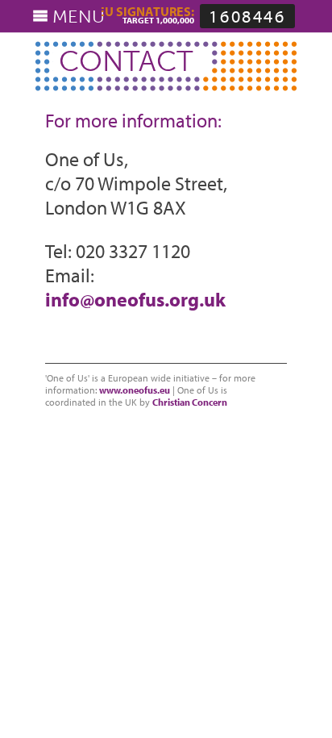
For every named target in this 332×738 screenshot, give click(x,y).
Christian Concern (189, 402)
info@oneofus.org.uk (135, 299)
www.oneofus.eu (134, 390)
